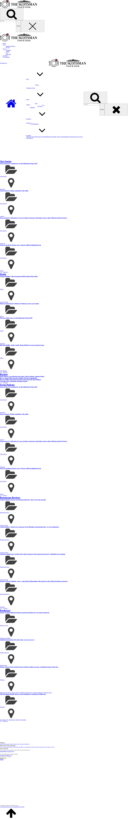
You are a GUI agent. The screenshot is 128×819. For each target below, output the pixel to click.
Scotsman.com (3, 63)
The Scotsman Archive (49, 747)
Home (4, 43)
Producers (2, 625)
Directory (29, 747)
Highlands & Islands (50, 136)
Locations (5, 55)
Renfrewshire (12, 719)
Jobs (9, 747)
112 (4, 382)
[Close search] (32, 26)
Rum (28, 744)
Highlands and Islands (5, 638)
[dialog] (64, 45)
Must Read (19, 747)
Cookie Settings (3, 806)
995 (4, 372)
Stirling (17, 719)
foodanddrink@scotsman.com (7, 751)
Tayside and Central (78, 136)
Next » (6, 272)
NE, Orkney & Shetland (60, 136)
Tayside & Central (47, 692)
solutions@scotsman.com (6, 755)
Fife (7, 719)
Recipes (8, 47)
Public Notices (13, 747)
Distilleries (8, 50)
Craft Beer (8, 54)
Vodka (25, 744)
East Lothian (3, 719)
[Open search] (11, 14)
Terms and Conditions (12, 806)
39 (3, 495)
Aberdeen (2, 607)
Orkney (2, 270)
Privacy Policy (21, 806)
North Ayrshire (3, 665)
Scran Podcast (6, 57)
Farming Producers (4, 652)
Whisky (8, 51)
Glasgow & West (41, 136)
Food (4, 44)
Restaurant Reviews (10, 46)
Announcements (4, 747)
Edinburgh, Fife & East (31, 136)
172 (4, 608)
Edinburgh (2, 189)
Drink (4, 49)
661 (4, 272)
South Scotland (69, 136)
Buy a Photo (24, 747)
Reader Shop (35, 747)
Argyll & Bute (3, 370)
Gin (7, 53)
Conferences (41, 747)
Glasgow (2, 216)
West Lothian (23, 719)
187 (4, 721)
